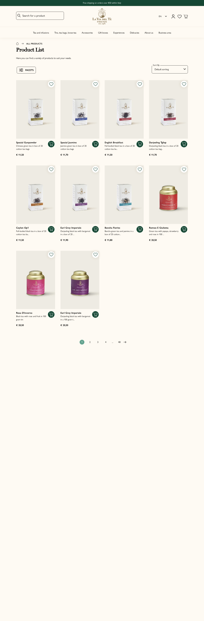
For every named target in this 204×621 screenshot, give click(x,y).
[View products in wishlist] (179, 16)
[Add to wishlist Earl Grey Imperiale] (95, 169)
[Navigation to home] (17, 44)
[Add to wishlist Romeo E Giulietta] (184, 169)
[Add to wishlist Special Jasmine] (95, 84)
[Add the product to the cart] (51, 144)
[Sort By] (170, 69)
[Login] (173, 16)
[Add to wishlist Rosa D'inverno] (51, 254)
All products (34, 43)
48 (119, 342)
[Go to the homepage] (102, 16)
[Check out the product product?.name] (35, 109)
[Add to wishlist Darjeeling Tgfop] (184, 84)
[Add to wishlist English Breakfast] (139, 84)
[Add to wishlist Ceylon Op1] (51, 169)
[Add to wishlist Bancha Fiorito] (139, 169)
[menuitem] (163, 16)
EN (160, 16)
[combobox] (170, 69)
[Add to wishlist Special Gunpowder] (51, 84)
